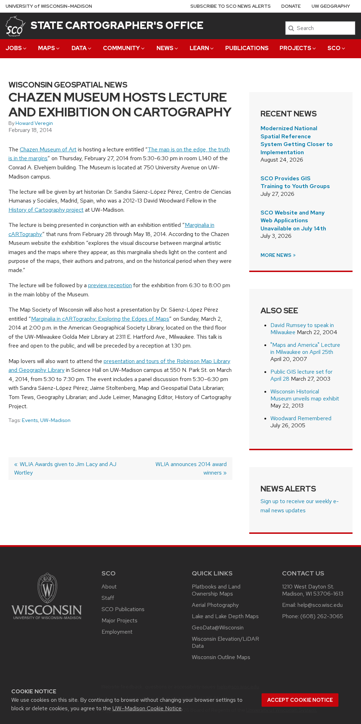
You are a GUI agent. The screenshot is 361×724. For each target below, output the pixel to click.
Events (30, 420)
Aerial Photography (215, 605)
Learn (199, 48)
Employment (117, 631)
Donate (291, 6)
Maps (46, 48)
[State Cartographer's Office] (16, 26)
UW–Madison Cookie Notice (147, 708)
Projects (295, 48)
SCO (334, 48)
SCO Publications (123, 609)
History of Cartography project (46, 209)
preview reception (110, 285)
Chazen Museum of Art (48, 149)
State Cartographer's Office (117, 25)
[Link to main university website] (46, 620)
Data (79, 48)
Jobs (14, 48)
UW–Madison (49, 6)
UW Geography (331, 6)
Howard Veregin (34, 123)
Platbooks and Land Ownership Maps (216, 590)
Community (121, 48)
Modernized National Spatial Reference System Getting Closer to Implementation (297, 140)
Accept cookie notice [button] (300, 700)
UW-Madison (55, 420)
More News (276, 255)
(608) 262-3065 (321, 616)
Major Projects (119, 620)
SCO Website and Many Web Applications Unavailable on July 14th (293, 220)
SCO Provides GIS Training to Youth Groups (295, 182)
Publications (247, 48)
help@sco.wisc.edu (320, 605)
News (165, 48)
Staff (108, 598)
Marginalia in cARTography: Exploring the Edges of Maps (100, 318)
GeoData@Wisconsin (218, 627)
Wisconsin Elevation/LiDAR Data (225, 642)
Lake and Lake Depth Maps (225, 616)
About (109, 586)
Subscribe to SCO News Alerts (230, 6)
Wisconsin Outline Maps (221, 657)
